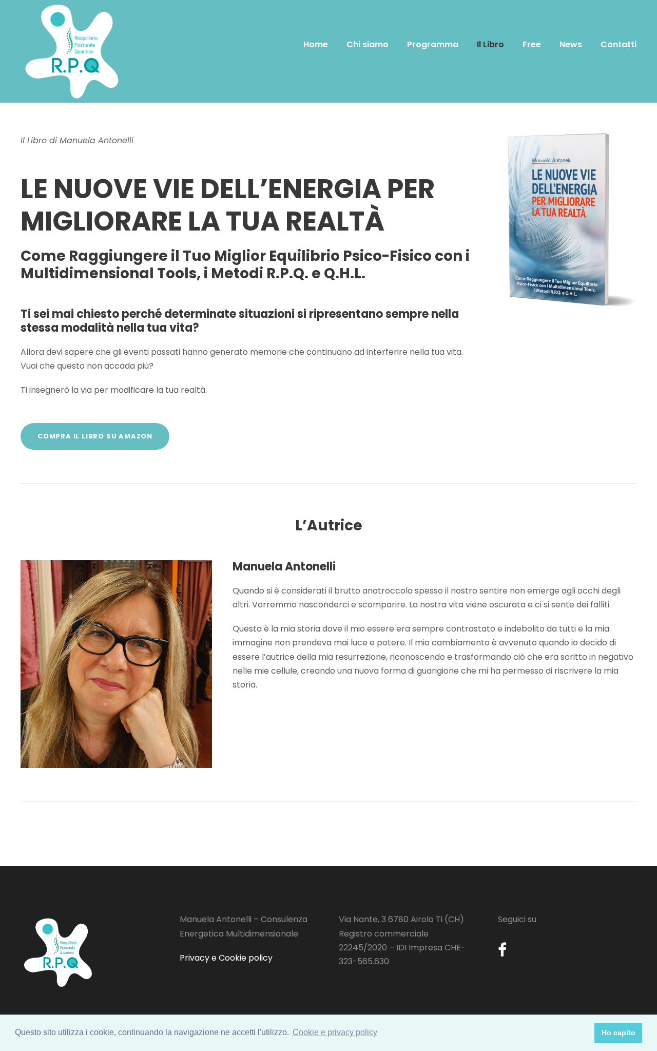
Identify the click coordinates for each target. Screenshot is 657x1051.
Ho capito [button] (618, 1032)
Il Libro (490, 44)
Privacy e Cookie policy (226, 958)
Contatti (618, 44)
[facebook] (502, 950)
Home (315, 44)
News (570, 44)
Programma (432, 44)
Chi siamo (367, 44)
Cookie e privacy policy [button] (335, 1032)
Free (532, 44)
